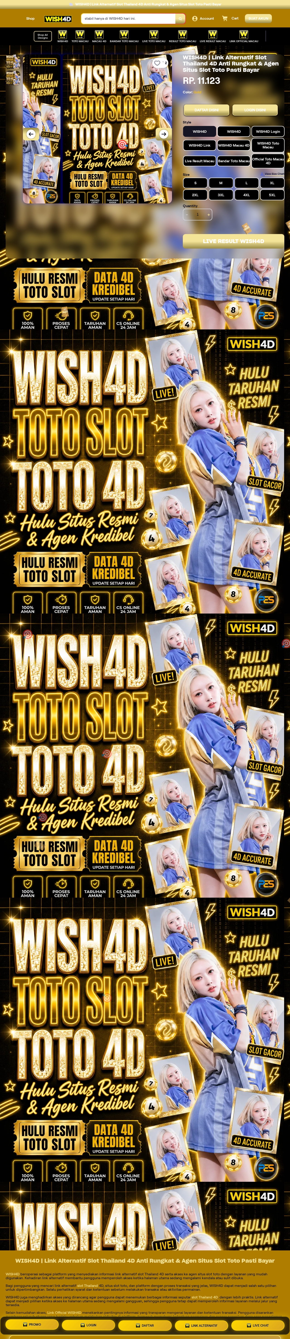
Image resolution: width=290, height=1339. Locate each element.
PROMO (35, 1324)
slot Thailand (87, 1286)
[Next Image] (164, 134)
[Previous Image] (31, 134)
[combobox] (128, 19)
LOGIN (92, 1324)
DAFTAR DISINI (207, 110)
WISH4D (13, 1274)
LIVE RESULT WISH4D (233, 241)
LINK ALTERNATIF (204, 1324)
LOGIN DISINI (255, 110)
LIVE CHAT (261, 1325)
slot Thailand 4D (204, 1297)
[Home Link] (58, 19)
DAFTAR (148, 1324)
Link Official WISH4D (64, 1313)
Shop (30, 18)
